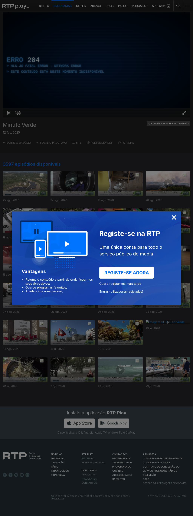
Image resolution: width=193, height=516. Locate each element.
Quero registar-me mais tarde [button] (120, 284)
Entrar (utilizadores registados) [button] (121, 291)
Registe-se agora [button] (126, 272)
